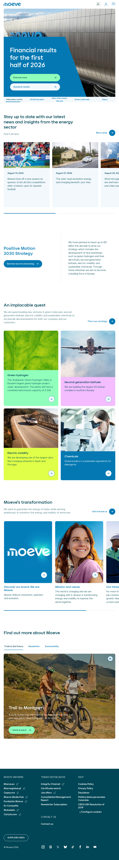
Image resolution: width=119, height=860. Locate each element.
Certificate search (51, 788)
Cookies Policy (86, 784)
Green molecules (82, 99)
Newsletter (34, 646)
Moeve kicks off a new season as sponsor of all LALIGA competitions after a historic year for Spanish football (26, 184)
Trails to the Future (13, 646)
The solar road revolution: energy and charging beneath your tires (73, 181)
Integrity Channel (51, 784)
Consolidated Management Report (56, 798)
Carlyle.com (11, 814)
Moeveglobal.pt (13, 788)
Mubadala (9, 810)
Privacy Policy (85, 788)
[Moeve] (12, 4)
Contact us (47, 824)
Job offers (46, 793)
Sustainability (52, 646)
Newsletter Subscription (54, 804)
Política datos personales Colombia (91, 798)
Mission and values (67, 587)
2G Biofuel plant (37, 99)
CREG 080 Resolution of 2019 (91, 806)
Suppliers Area (16, 838)
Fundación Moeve (14, 801)
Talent (104, 99)
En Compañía (11, 806)
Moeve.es (9, 784)
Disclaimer (84, 793)
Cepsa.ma (9, 793)
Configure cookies (91, 812)
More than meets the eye (59, 99)
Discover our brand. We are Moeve (21, 589)
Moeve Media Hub (14, 797)
